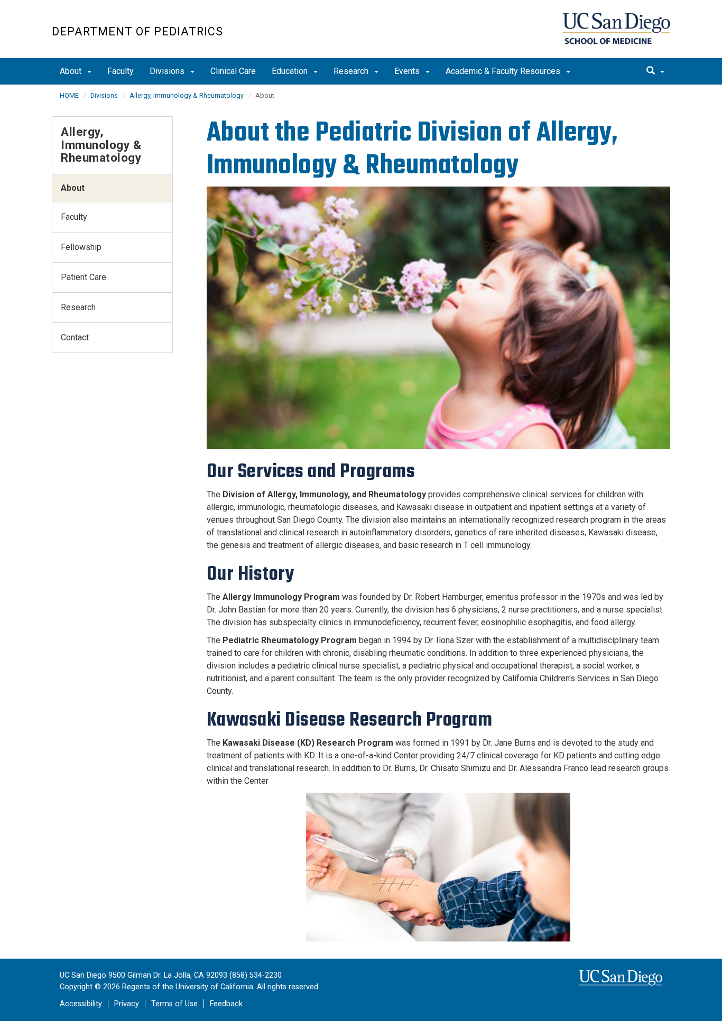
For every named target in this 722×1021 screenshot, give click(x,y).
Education (291, 71)
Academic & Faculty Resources (504, 71)
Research (352, 71)
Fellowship (81, 247)
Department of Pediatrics (137, 31)
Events (408, 71)
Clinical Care (233, 71)
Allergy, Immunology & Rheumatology (186, 95)
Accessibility (81, 1003)
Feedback (226, 1003)
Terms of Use (174, 1003)
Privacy (126, 1003)
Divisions (168, 71)
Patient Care (83, 277)
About (72, 71)
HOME (69, 95)
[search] (655, 71)
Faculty (120, 71)
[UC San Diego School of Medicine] (616, 28)
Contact (75, 337)
